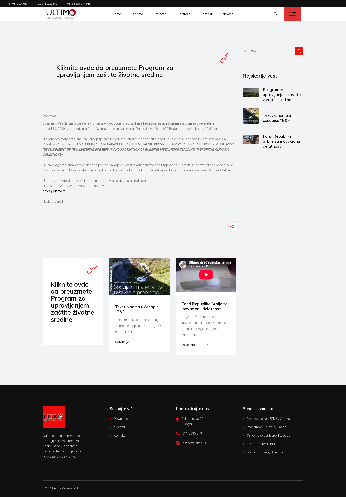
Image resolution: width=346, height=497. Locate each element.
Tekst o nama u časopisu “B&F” (277, 118)
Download (121, 419)
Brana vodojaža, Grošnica (265, 452)
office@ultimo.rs (54, 191)
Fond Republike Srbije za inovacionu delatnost (281, 141)
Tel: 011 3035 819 (17, 3)
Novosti (119, 427)
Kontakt (119, 435)
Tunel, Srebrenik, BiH (261, 444)
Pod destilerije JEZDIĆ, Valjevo (268, 419)
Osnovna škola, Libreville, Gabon (269, 435)
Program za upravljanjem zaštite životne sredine (282, 94)
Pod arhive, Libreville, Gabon (266, 427)
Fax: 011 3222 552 (46, 3)
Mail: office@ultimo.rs (78, 3)
